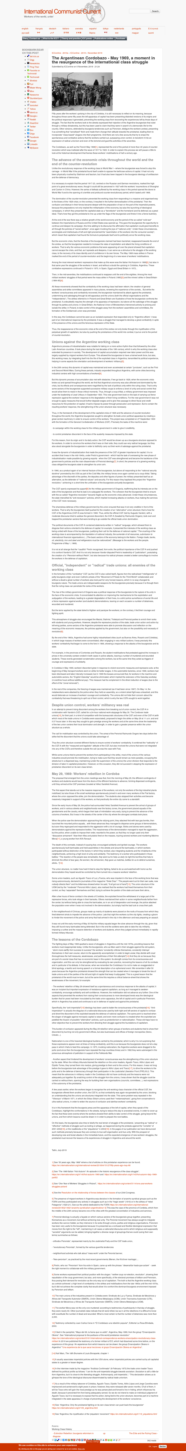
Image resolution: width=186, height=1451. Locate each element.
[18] (63, 1128)
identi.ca (33, 112)
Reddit (33, 119)
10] (53, 1295)
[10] (59, 715)
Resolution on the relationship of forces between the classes (88, 1192)
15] (53, 1359)
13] (129, 884)
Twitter (33, 126)
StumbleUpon (36, 98)
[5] (123, 361)
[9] (62, 631)
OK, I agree (153, 1446)
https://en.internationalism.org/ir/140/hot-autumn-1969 (76, 1174)
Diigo (32, 133)
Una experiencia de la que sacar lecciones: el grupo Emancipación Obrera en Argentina (102, 1347)
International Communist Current (62, 11)
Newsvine (34, 94)
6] (105, 1207)
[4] (62, 280)
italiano (66, 28)
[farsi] (51, 32)
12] (53, 1322)
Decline (163, 1446)
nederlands (119, 28)
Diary (25, 38)
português (136, 28)
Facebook (34, 137)
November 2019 (95, 52)
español (93, 28)
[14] (53, 1353)
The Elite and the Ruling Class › (143, 1433)
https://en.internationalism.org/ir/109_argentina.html (75, 1407)
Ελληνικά (153, 28)
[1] (96, 146)
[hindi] (38, 32)
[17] (130, 1068)
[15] (82, 1007)
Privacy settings (93, 1442)
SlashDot (34, 123)
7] (53, 1216)
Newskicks (35, 63)
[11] (58, 838)
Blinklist (33, 80)
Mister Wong (35, 87)
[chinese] (105, 32)
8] (53, 1265)
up (104, 1433)
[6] (100, 373)
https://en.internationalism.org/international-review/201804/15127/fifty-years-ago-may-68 (91, 1165)
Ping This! (34, 66)
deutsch (52, 28)
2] (53, 1171)
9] (53, 1274)
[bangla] (116, 32)
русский (25, 32)
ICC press (87, 38)
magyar (135, 32)
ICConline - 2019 (78, 52)
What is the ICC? (51, 38)
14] (127, 956)
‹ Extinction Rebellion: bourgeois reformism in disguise (73, 1435)
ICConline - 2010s (60, 52)
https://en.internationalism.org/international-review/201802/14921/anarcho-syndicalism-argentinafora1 (100, 1206)
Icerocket (34, 105)
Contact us (34, 38)
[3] (122, 277)
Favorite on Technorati (33, 72)
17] (53, 1383)
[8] (87, 488)
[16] (148, 1007)
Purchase (120, 38)
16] (53, 1368)
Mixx (32, 91)
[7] (115, 461)
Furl (31, 84)
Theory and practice (71, 38)
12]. (61, 862)
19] (53, 1413)
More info (81, 1449)
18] (53, 1404)
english (25, 28)
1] (53, 1162)
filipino (92, 32)
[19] (107, 1128)
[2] (147, 262)
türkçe (105, 28)
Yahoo (33, 108)
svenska (79, 28)
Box (31, 130)
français (39, 28)
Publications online (104, 38)
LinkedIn (34, 144)
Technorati (34, 77)
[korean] (66, 32)
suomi (151, 32)
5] (53, 1198)
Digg (32, 59)
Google (33, 140)
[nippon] (78, 32)
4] (53, 1192)
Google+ (34, 115)
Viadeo (33, 101)
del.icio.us (34, 56)
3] (53, 1183)
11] (53, 1307)
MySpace (34, 147)
